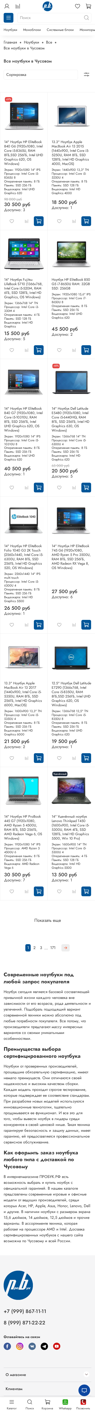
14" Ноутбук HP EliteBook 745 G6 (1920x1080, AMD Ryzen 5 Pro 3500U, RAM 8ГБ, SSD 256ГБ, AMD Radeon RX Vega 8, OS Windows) (71, 556)
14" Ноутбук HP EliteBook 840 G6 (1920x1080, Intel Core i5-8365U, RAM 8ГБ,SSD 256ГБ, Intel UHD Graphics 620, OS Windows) (23, 152)
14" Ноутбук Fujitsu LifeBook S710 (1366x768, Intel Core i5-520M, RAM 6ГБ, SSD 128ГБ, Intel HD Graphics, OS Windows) (23, 288)
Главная (10, 42)
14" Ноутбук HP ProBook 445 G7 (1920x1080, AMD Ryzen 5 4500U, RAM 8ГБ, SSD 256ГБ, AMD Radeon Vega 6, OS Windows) (23, 827)
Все (49, 42)
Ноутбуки (10, 29)
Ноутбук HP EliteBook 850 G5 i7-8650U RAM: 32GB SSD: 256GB (71, 284)
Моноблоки (32, 29)
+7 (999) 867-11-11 (25, 1311)
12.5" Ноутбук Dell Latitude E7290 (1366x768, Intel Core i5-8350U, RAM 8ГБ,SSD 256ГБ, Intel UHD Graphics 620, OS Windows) (71, 694)
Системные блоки (60, 29)
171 (53, 947)
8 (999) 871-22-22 (24, 1322)
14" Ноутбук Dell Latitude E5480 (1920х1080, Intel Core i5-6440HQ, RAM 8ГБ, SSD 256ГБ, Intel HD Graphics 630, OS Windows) (70, 419)
